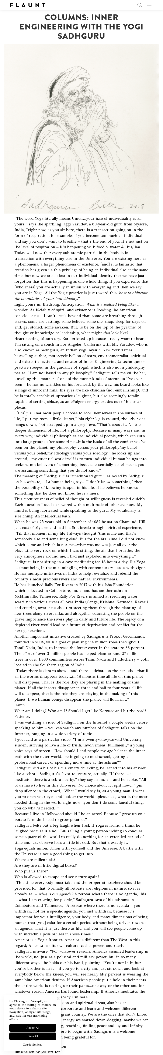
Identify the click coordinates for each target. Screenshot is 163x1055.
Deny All (33, 1036)
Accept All (33, 1027)
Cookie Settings (32, 1044)
